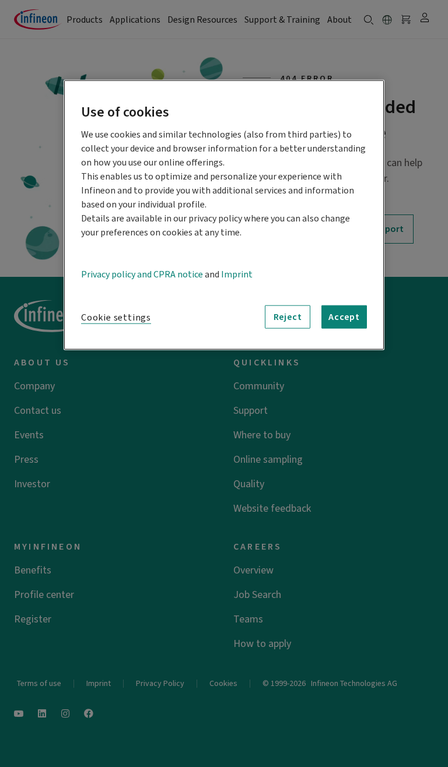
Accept (344, 317)
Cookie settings (116, 317)
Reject (288, 317)
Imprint (237, 274)
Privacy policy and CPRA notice (142, 274)
